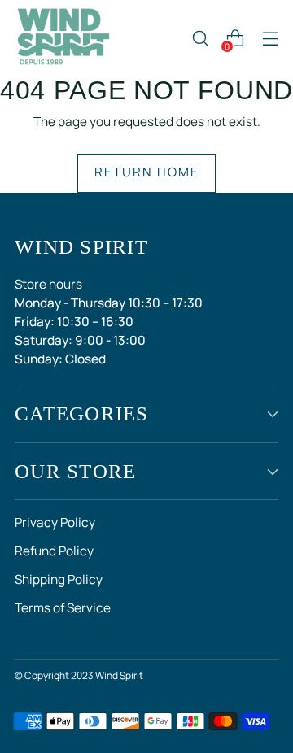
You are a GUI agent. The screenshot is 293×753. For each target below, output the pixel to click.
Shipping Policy (59, 579)
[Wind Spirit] (63, 38)
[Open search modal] (199, 38)
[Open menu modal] (269, 38)
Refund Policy (54, 550)
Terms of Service (63, 607)
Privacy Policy (55, 522)
